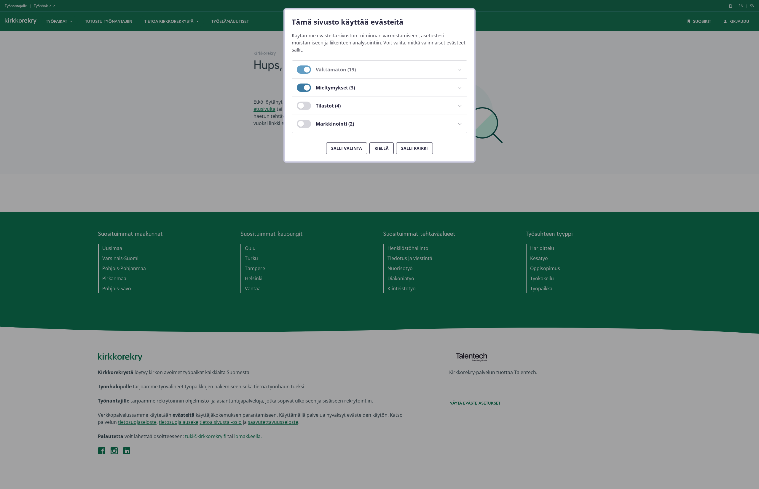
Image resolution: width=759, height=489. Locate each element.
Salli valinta (346, 148)
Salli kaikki (414, 148)
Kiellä (381, 148)
